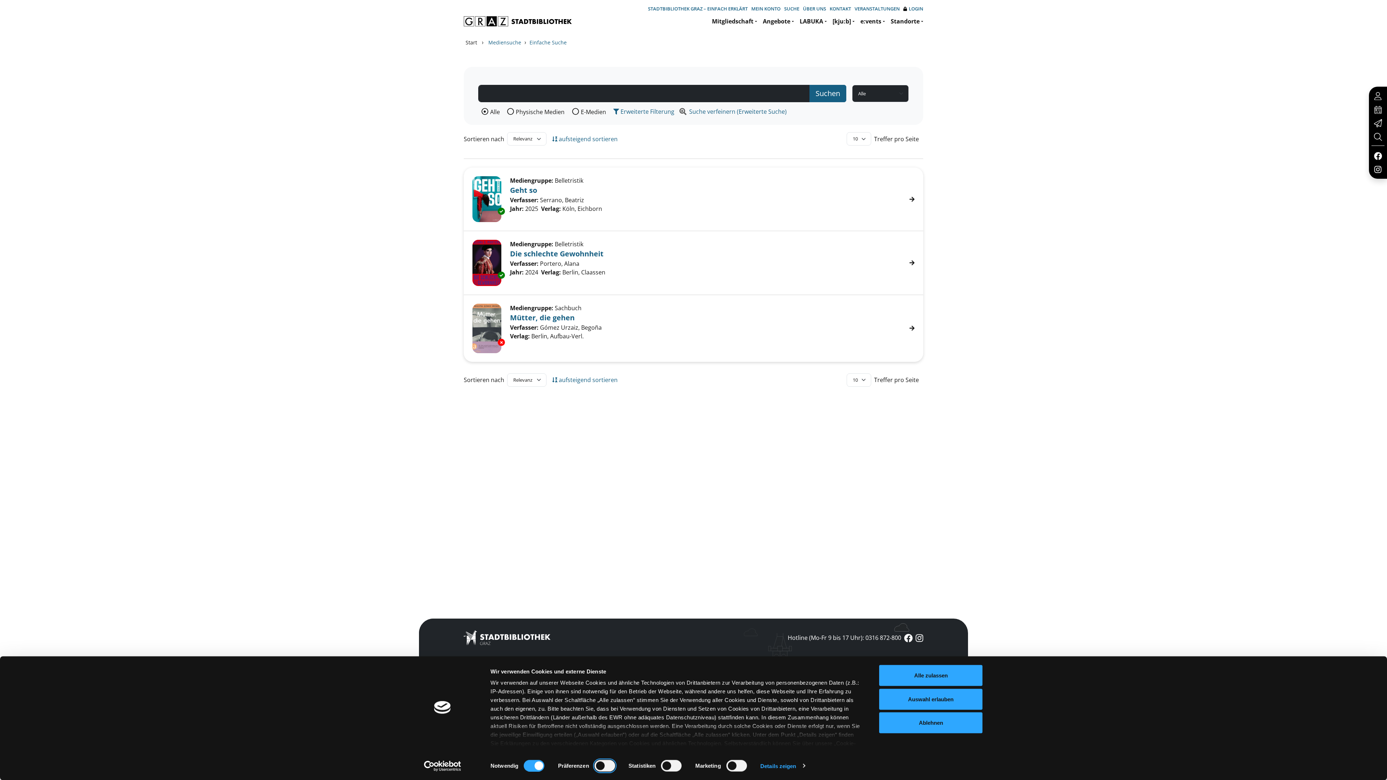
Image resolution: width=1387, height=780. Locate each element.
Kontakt (840, 8)
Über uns (814, 8)
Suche (791, 8)
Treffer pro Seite (896, 139)
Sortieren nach (484, 139)
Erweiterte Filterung (646, 112)
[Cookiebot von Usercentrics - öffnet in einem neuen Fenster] (442, 765)
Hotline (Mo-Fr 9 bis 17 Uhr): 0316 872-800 (844, 638)
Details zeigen (778, 766)
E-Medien (593, 112)
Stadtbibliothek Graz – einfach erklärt (698, 8)
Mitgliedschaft (732, 21)
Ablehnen (931, 723)
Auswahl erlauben (931, 699)
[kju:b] (842, 21)
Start (471, 42)
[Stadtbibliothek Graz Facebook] (1377, 155)
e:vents (870, 21)
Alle (495, 112)
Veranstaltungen (877, 8)
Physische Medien (540, 112)
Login (916, 8)
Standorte (905, 21)
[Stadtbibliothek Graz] (518, 21)
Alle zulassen (931, 675)
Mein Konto (766, 8)
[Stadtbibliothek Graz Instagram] (1378, 169)
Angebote (776, 21)
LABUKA (811, 21)
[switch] (605, 765)
